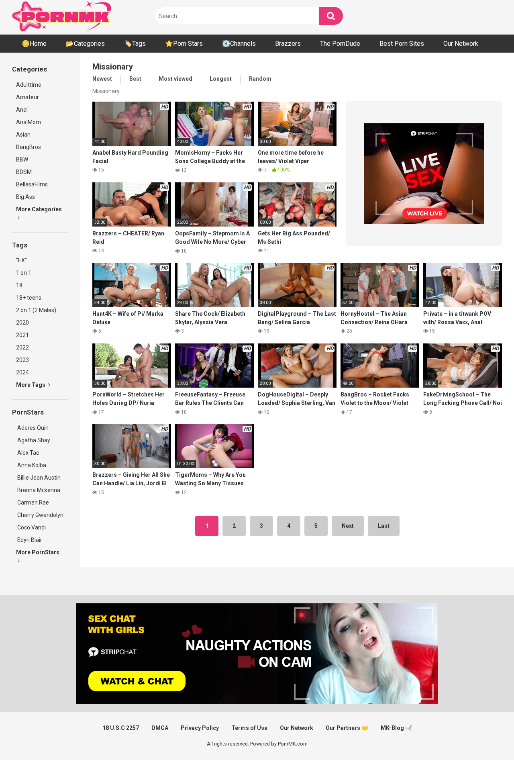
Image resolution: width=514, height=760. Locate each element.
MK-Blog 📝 (396, 728)
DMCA (159, 728)
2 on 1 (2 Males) (36, 310)
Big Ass (25, 197)
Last (384, 526)
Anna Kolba (31, 465)
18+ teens (28, 297)
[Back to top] (487, 735)
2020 (22, 322)
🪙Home (34, 43)
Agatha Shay (33, 440)
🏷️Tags (135, 43)
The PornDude (340, 43)
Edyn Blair (29, 540)
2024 (22, 372)
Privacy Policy (200, 728)
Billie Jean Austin (38, 477)
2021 (22, 335)
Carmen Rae (32, 502)
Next (348, 526)
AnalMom (28, 122)
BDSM (24, 172)
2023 (22, 360)
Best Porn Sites (401, 43)
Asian (23, 134)
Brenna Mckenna (38, 490)
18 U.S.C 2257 (120, 728)
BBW (22, 159)
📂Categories (85, 43)
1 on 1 (23, 273)
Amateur (27, 97)
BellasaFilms (32, 184)
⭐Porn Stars (184, 43)
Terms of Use (249, 728)
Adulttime (28, 85)
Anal (22, 109)
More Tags (31, 385)
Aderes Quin (32, 428)
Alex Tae (27, 452)
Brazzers (288, 43)
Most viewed (175, 79)
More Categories (39, 209)
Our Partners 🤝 (347, 728)
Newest (102, 79)
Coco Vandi (31, 527)
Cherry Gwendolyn (39, 515)
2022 (22, 347)
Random (260, 79)
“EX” (21, 260)
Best (135, 79)
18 (19, 285)
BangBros (28, 147)
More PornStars (37, 552)
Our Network (460, 43)
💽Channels (239, 43)
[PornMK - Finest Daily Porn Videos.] (62, 17)
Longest (221, 79)
